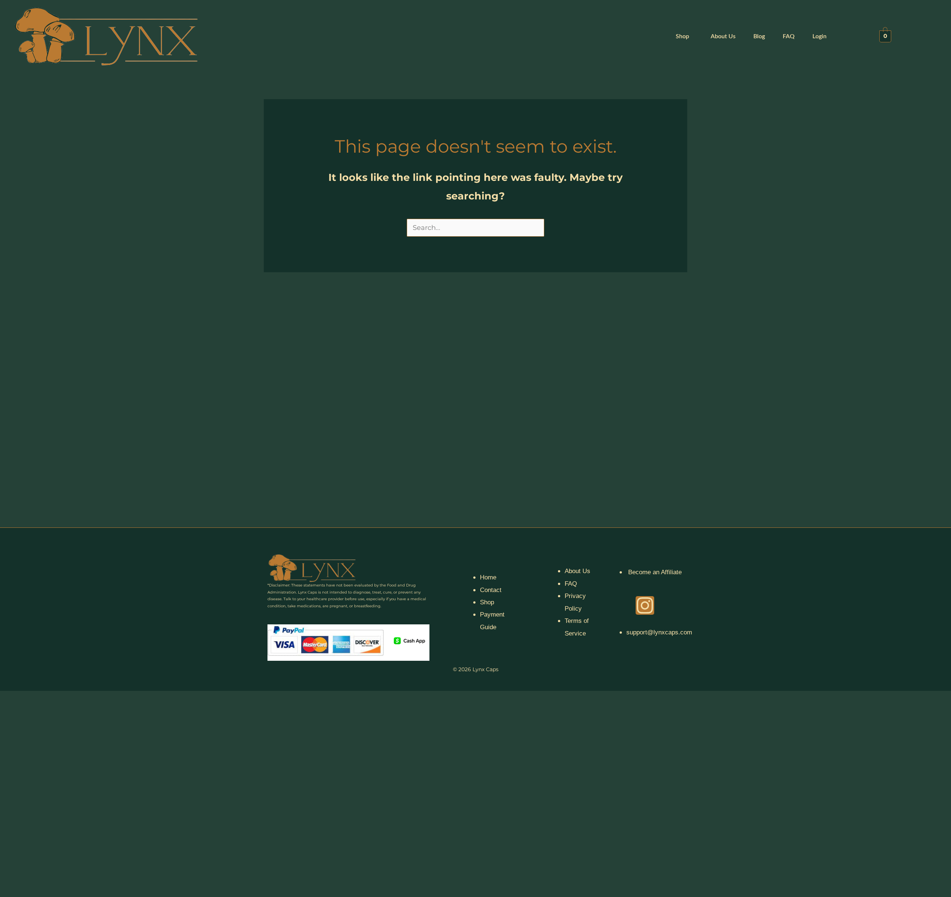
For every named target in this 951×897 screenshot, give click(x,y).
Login (819, 36)
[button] (684, 36)
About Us (723, 36)
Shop (682, 36)
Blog (759, 36)
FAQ (789, 36)
